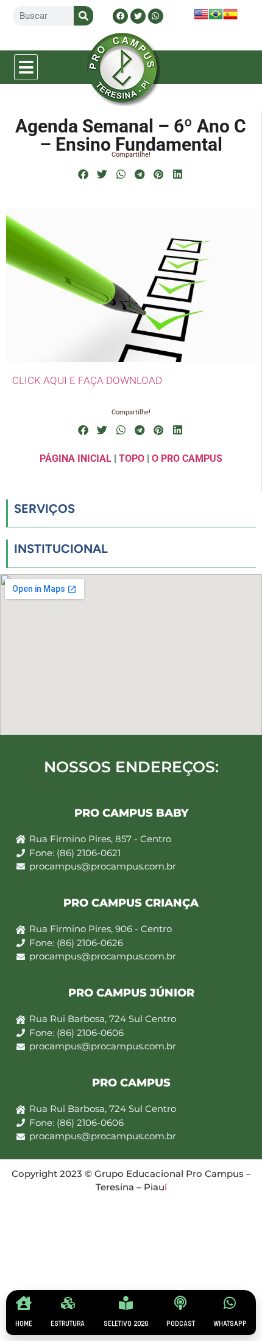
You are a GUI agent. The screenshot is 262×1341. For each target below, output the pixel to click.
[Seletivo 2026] (126, 1303)
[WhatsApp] (230, 1303)
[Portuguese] (215, 18)
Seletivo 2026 (126, 1323)
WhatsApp (230, 1323)
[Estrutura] (68, 1303)
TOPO (131, 458)
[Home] (24, 1303)
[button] (26, 67)
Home (23, 1323)
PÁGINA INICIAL (76, 458)
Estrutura (68, 1323)
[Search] (83, 16)
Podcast (180, 1323)
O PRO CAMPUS (187, 458)
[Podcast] (181, 1303)
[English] (201, 18)
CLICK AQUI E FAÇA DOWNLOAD (87, 380)
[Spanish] (230, 18)
